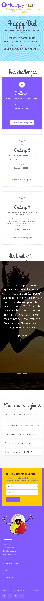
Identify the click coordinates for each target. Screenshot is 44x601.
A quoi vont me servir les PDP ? (18, 452)
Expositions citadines (10, 551)
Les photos (7, 567)
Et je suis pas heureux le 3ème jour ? (21, 434)
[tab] (22, 425)
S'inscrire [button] (13, 499)
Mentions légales (23, 590)
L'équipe (6, 558)
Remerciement (8, 574)
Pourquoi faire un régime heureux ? (20, 425)
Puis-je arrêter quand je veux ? (18, 443)
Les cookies (36, 590)
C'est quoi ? (7, 544)
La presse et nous (9, 548)
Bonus (5, 570)
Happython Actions (9, 554)
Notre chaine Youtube (10, 563)
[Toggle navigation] (39, 4)
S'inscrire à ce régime (22, 122)
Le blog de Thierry (9, 577)
